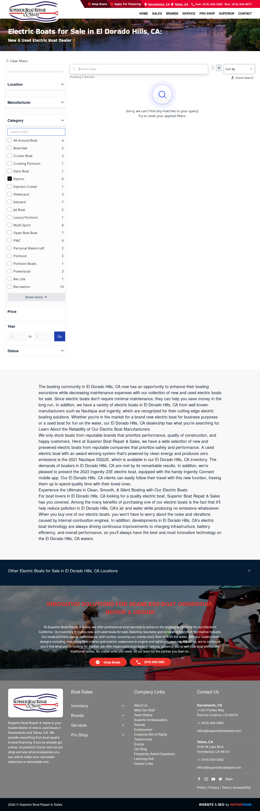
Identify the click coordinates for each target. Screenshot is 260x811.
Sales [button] (157, 13)
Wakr (229, 779)
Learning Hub (144, 758)
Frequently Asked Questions (154, 753)
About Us (140, 705)
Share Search (244, 78)
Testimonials (143, 739)
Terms (226, 787)
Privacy (213, 787)
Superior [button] (226, 13)
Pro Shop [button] (207, 13)
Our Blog (140, 749)
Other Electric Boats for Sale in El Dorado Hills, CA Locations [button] (63, 570)
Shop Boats (99, 4)
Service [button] (188, 13)
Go (59, 336)
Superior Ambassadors (150, 719)
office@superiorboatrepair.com (219, 730)
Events (139, 744)
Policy (201, 787)
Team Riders (143, 715)
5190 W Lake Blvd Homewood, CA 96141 (213, 749)
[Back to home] (33, 11)
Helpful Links (143, 763)
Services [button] (79, 725)
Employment (143, 729)
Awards (139, 724)
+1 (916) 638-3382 (210, 722)
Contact (245, 13)
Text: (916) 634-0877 (238, 4)
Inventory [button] (79, 705)
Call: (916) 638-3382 (209, 4)
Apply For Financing (127, 4)
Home (143, 13)
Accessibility (242, 787)
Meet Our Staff (144, 710)
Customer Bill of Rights (150, 734)
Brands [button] (172, 13)
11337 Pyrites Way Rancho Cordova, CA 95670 (217, 712)
